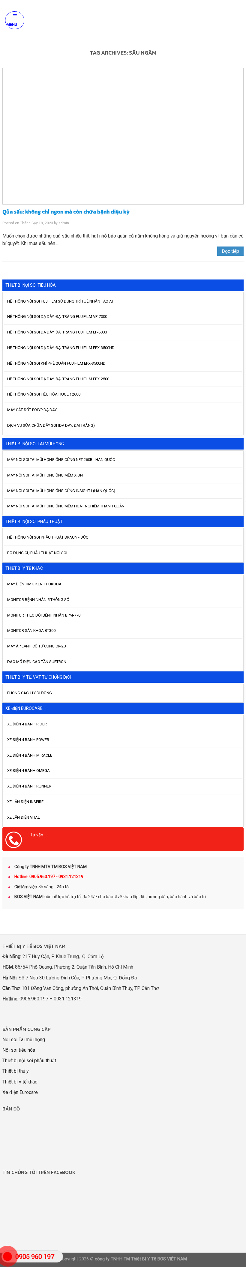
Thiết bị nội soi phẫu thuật (29, 1060)
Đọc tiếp (230, 251)
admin (63, 223)
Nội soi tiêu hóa (18, 1050)
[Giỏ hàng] (238, 20)
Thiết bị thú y (15, 1071)
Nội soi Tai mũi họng (23, 1039)
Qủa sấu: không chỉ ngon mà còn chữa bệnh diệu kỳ (66, 212)
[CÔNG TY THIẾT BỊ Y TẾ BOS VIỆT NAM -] (123, 20)
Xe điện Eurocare (20, 1092)
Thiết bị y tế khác (19, 1082)
